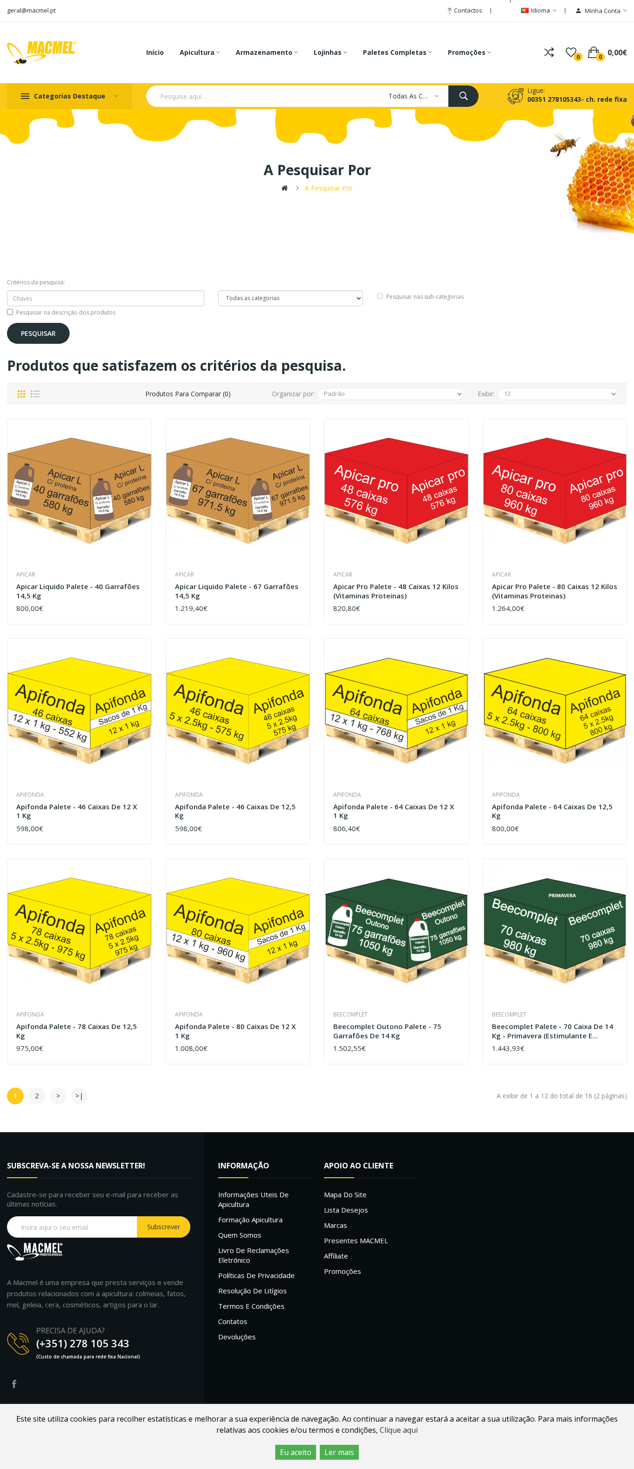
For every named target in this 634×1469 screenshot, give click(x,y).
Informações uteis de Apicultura (253, 1199)
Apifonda (30, 795)
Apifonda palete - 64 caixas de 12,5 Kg (552, 811)
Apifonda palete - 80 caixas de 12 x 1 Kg (235, 1031)
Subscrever (163, 1226)
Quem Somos (239, 1234)
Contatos (232, 1321)
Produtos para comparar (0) (188, 393)
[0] (571, 52)
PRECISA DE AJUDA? (70, 1330)
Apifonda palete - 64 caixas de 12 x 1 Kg (393, 811)
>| (79, 1095)
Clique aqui (399, 1430)
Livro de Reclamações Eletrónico (253, 1255)
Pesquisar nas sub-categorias (425, 297)
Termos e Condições (251, 1306)
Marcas (335, 1225)
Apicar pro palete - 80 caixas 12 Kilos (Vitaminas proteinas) (554, 591)
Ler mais (339, 1452)
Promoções (342, 1271)
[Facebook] (14, 1384)
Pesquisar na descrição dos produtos (66, 312)
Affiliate (336, 1255)
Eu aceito (295, 1452)
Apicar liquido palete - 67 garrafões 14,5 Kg (236, 591)
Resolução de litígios (252, 1290)
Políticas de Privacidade (256, 1275)
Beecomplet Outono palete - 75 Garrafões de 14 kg (387, 1031)
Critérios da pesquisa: (36, 282)
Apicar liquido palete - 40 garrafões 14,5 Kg (78, 591)
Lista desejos (346, 1209)
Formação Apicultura (250, 1219)
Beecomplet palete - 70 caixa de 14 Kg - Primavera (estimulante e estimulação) (552, 1031)
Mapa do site (345, 1194)
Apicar (25, 574)
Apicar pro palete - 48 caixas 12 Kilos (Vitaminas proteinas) (396, 591)
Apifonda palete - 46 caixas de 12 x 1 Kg (76, 811)
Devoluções (237, 1336)
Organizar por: (293, 393)
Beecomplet (350, 1014)
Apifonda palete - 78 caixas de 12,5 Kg (76, 1031)
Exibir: (486, 393)
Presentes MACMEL (356, 1240)
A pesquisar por (329, 188)
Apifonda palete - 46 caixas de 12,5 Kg (235, 811)
